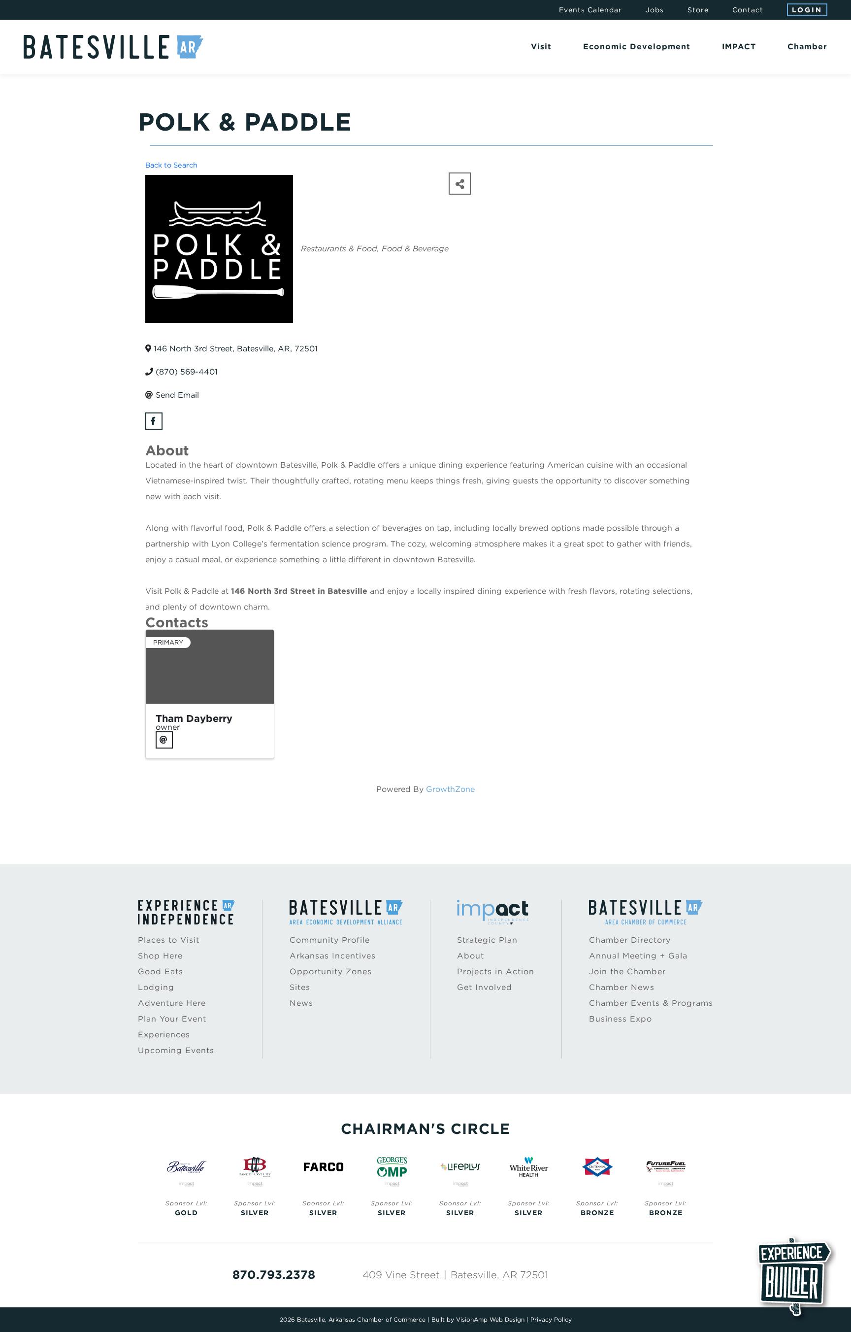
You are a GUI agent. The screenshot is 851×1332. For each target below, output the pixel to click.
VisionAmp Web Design (490, 1319)
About (470, 955)
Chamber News (622, 987)
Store (698, 10)
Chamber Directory (630, 940)
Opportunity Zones (331, 971)
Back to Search (171, 165)
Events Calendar (590, 10)
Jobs (655, 10)
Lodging (156, 987)
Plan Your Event (172, 1019)
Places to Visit (168, 940)
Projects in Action (495, 971)
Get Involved (484, 987)
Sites (300, 987)
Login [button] (807, 10)
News (301, 1003)
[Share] (460, 183)
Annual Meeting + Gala (638, 955)
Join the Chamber (627, 971)
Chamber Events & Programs (651, 1003)
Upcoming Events (176, 1050)
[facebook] (154, 421)
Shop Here (160, 955)
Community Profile (330, 940)
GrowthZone (450, 789)
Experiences (164, 1034)
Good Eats (160, 971)
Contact (747, 10)
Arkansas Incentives (333, 955)
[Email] (164, 740)
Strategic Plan (487, 940)
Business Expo (620, 1019)
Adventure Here (172, 1003)
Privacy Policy (551, 1319)
